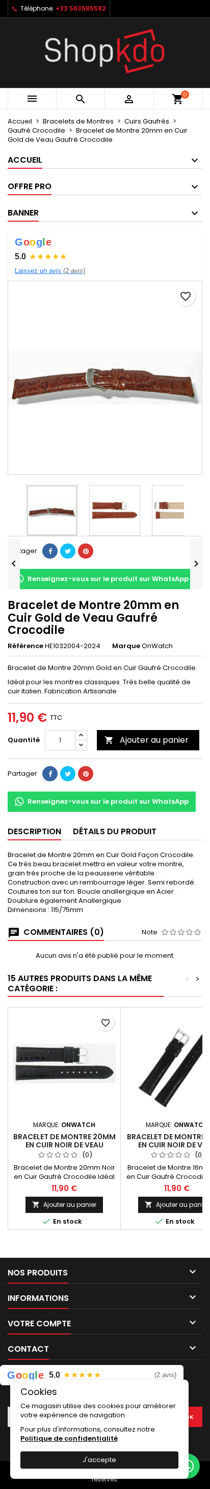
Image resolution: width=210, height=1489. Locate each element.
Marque (126, 646)
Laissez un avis (50, 271)
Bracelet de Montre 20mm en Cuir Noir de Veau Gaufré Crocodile (64, 1145)
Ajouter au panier (146, 740)
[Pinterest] (85, 551)
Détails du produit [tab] (114, 831)
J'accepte (99, 1460)
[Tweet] (67, 551)
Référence (25, 646)
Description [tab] (34, 831)
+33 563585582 (81, 8)
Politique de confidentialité (69, 1438)
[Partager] (50, 551)
